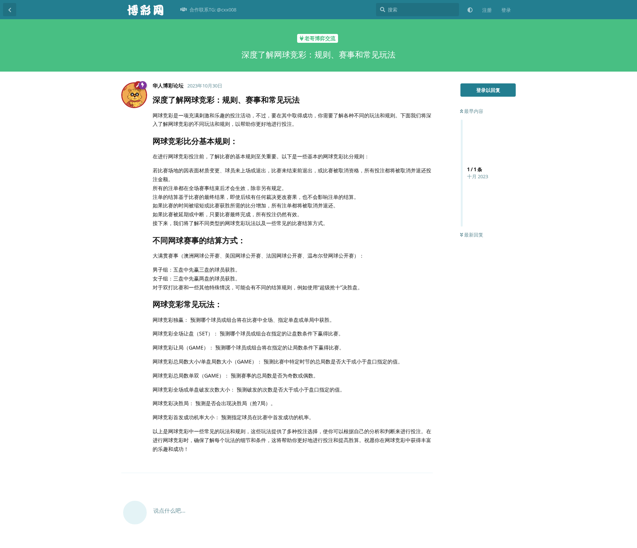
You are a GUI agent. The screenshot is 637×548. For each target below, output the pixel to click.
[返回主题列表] (9, 9)
